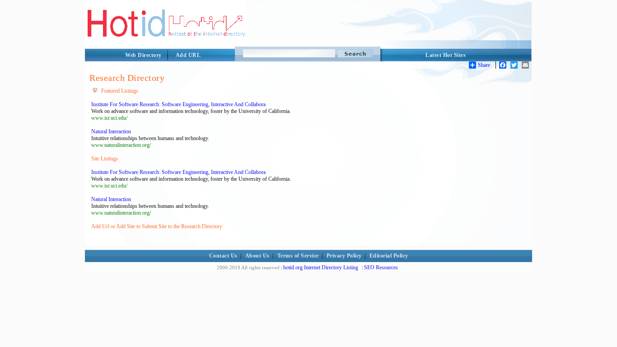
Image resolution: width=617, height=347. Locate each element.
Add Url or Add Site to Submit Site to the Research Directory (156, 226)
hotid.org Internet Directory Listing (320, 267)
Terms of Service (298, 256)
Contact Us (223, 256)
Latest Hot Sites (445, 55)
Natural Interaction (111, 131)
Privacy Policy (344, 256)
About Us (257, 256)
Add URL (188, 55)
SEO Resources (381, 267)
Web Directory (143, 55)
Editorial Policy (388, 256)
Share (484, 65)
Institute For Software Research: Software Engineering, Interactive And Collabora (178, 104)
